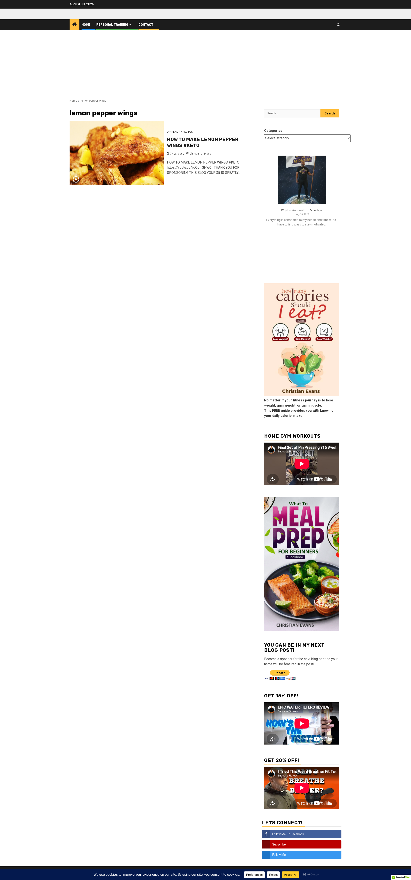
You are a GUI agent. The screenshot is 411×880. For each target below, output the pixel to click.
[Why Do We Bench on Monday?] (302, 180)
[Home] (74, 25)
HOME (86, 25)
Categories (273, 131)
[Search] (338, 25)
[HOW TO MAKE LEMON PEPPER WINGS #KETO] (117, 153)
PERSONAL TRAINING (112, 25)
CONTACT (145, 25)
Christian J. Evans (200, 153)
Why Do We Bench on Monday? (301, 210)
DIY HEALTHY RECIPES (180, 131)
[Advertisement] (205, 62)
